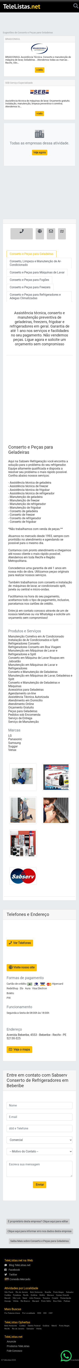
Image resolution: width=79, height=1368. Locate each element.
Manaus (50, 1295)
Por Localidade (28, 1313)
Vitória (15, 1301)
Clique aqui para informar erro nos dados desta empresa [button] (39, 1231)
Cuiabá (55, 1298)
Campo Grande (62, 1295)
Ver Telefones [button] (21, 943)
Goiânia (34, 1295)
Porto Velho (46, 1301)
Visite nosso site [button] (24, 967)
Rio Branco (25, 1301)
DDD (39, 1313)
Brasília (48, 1292)
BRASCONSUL (12, 39)
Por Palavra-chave (12, 1313)
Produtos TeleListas (18, 1346)
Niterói (54, 1326)
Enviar (39, 1184)
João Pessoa (34, 1298)
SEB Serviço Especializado (19, 82)
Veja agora (39, 152)
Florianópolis (65, 1298)
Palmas (67, 1301)
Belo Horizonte (36, 1292)
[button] (21, 233)
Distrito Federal (34, 1326)
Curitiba (7, 1295)
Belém (42, 1295)
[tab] (31, 253)
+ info (39, 69)
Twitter (12, 1274)
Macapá (35, 1301)
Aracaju (7, 1301)
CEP (51, 1313)
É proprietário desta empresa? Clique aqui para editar (38, 1221)
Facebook (14, 1269)
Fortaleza (17, 1295)
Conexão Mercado (19, 1279)
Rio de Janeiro (22, 1292)
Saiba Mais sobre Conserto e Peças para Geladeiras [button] (39, 1241)
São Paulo (8, 1292)
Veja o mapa (21, 1049)
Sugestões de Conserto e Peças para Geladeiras (28, 32)
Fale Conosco (14, 1350)
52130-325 (14, 1038)
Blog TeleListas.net (19, 1265)
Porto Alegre (58, 1292)
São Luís (16, 1298)
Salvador (69, 1292)
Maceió (7, 1298)
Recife (25, 1295)
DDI (44, 1313)
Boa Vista (57, 1301)
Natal (25, 1298)
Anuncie (11, 1341)
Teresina (46, 1298)
